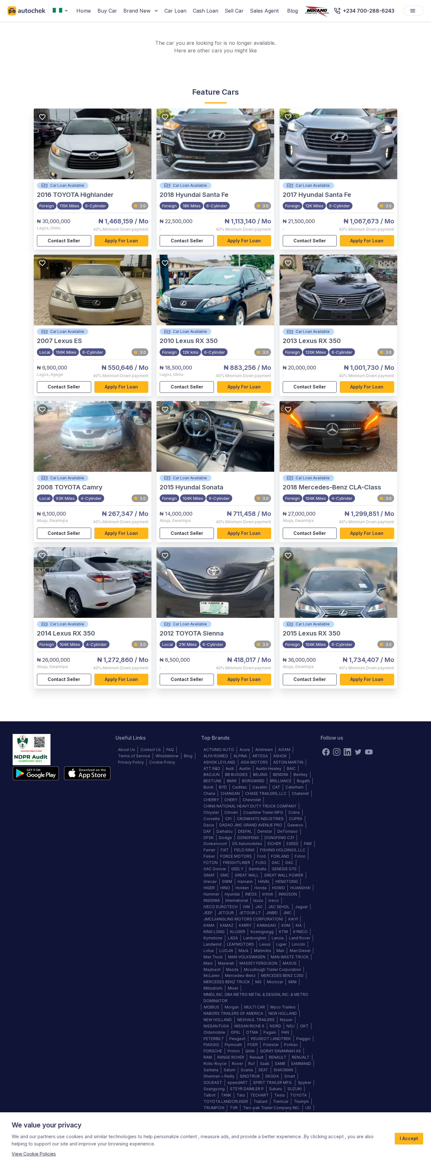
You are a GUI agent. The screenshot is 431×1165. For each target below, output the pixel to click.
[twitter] (358, 752)
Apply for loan (121, 240)
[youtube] (368, 752)
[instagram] (336, 752)
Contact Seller (64, 240)
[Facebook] (326, 752)
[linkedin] (347, 752)
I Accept (409, 1138)
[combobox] (61, 10)
